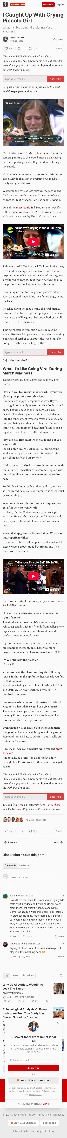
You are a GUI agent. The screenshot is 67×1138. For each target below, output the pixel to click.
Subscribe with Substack (36, 1080)
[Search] (61, 975)
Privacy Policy (35, 1094)
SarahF (13, 895)
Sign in (60, 4)
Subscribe (48, 4)
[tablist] (17, 865)
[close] (57, 1022)
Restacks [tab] (24, 865)
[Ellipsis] (62, 895)
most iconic (23, 208)
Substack (17, 1131)
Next (56, 842)
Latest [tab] (15, 975)
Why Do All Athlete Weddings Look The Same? (23, 986)
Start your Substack (25, 1122)
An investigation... (13, 992)
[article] (33, 993)
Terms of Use (51, 1087)
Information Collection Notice (43, 1091)
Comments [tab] (10, 865)
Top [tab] (6, 975)
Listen (60, 39)
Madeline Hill (17, 38)
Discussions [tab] (27, 975)
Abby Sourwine (18, 943)
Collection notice (55, 1114)
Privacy (31, 1114)
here (42, 805)
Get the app (49, 1122)
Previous (12, 842)
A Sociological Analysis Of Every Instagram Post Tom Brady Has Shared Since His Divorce (25, 1013)
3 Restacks (41, 819)
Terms (40, 1114)
